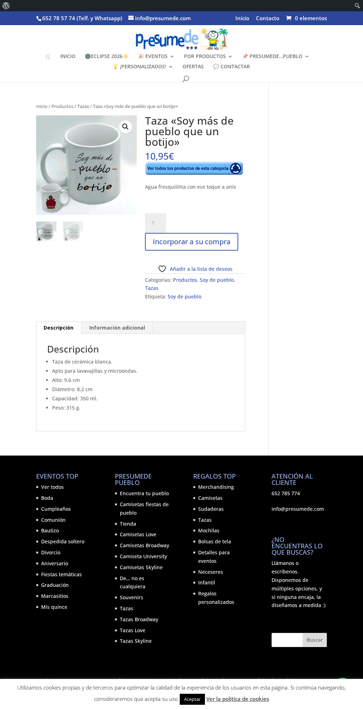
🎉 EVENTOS (153, 56)
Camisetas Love (138, 534)
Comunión (53, 519)
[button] (125, 126)
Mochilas (208, 530)
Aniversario (54, 563)
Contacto (267, 19)
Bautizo (50, 530)
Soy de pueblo (217, 279)
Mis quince (54, 607)
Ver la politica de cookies (237, 698)
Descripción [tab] (58, 327)
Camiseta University (143, 556)
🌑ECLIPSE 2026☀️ (107, 56)
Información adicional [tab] (117, 327)
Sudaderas (211, 508)
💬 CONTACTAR (231, 67)
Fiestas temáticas (61, 574)
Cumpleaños (56, 508)
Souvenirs (131, 597)
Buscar (315, 639)
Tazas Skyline (136, 640)
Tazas (83, 106)
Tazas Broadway (139, 619)
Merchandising (216, 487)
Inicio (242, 19)
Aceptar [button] (192, 699)
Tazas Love (132, 630)
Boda (47, 497)
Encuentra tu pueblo (144, 493)
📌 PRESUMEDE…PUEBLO (272, 56)
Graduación (55, 585)
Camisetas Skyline (141, 567)
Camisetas (210, 497)
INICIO (68, 56)
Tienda (128, 523)
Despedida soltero (62, 541)
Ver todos (52, 487)
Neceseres (210, 571)
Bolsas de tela (214, 541)
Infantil (206, 582)
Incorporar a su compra (191, 241)
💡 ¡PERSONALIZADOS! (139, 67)
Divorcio (50, 552)
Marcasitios (54, 596)
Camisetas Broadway (144, 545)
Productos (62, 106)
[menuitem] (6, 5)
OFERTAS (193, 67)
